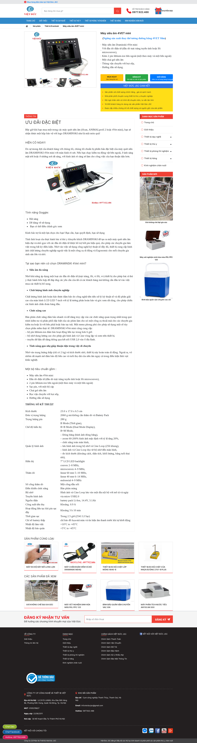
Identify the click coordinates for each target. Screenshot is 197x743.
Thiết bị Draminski (52, 26)
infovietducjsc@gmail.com (92, 705)
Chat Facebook (12, 732)
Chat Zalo (9, 726)
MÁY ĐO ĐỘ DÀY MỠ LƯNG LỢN (40, 567)
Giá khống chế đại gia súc (39, 604)
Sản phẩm (37, 26)
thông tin (30, 116)
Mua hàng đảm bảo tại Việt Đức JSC (42, 2)
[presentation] (29, 55)
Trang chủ (26, 26)
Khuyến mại (167, 11)
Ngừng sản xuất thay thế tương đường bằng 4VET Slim (134, 38)
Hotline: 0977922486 (15, 737)
